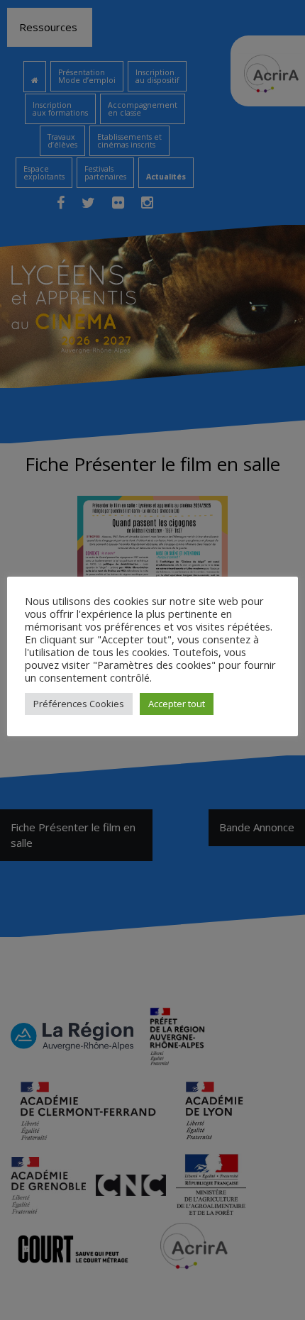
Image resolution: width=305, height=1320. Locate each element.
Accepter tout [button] (176, 703)
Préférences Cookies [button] (78, 703)
